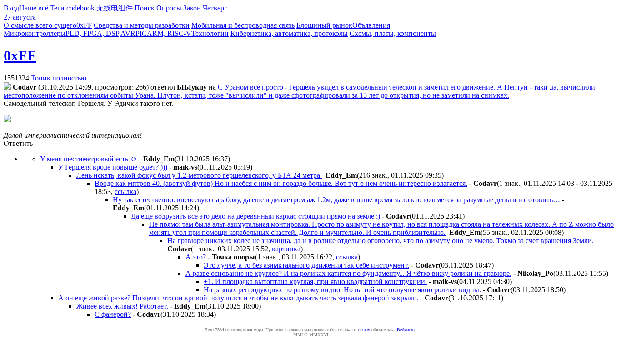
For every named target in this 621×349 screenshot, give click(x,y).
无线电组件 (114, 8)
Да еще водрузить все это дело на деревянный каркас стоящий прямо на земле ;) (255, 216)
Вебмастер (406, 329)
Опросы (168, 8)
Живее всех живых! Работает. (122, 306)
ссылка (125, 191)
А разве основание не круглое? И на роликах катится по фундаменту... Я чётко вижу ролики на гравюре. (348, 273)
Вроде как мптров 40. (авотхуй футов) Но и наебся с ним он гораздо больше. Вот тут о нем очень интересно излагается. (281, 183)
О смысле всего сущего (40, 25)
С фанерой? (113, 314)
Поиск (145, 8)
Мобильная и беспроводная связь (243, 25)
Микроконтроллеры (34, 33)
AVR (127, 33)
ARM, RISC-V (169, 33)
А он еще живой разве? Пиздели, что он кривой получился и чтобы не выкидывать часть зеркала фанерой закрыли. (238, 298)
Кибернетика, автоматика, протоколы (289, 33)
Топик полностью (58, 78)
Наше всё (33, 8)
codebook (80, 8)
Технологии (210, 33)
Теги (57, 8)
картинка (286, 249)
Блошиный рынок (324, 25)
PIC (141, 33)
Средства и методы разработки (142, 25)
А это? (195, 257)
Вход (11, 8)
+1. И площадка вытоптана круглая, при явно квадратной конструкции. (315, 281)
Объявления (371, 25)
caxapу (364, 329)
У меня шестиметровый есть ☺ (88, 159)
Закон (192, 8)
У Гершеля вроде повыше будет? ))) (112, 167)
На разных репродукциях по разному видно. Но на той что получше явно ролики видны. (342, 290)
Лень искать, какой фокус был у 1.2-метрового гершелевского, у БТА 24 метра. (199, 175)
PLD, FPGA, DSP (92, 33)
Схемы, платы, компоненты (393, 33)
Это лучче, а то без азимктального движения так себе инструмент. (306, 265)
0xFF (84, 25)
